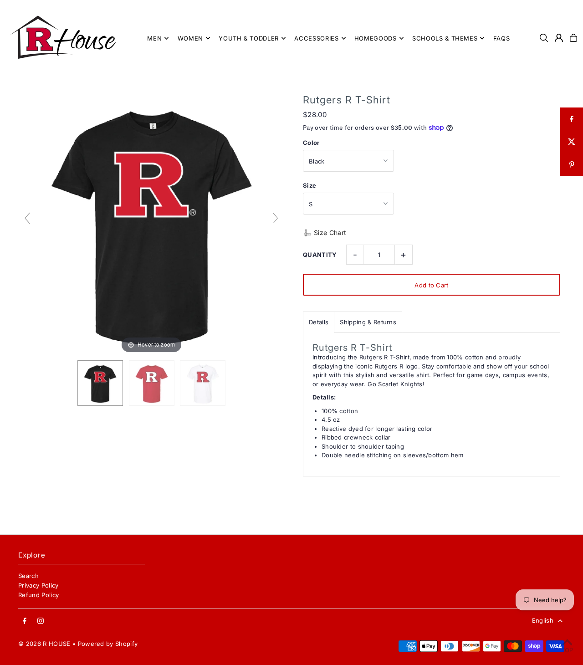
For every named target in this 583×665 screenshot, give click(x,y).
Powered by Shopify (108, 643)
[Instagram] (40, 621)
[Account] (559, 38)
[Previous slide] (27, 218)
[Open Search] (544, 38)
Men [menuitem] (154, 38)
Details (318, 322)
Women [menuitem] (190, 38)
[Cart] (573, 38)
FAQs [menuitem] (501, 38)
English (542, 620)
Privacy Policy (38, 585)
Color (311, 142)
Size (309, 185)
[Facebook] (24, 621)
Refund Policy (38, 594)
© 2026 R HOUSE (44, 643)
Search (28, 575)
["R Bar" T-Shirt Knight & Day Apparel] (100, 383)
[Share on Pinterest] (571, 164)
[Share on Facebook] (571, 118)
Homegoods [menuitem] (375, 38)
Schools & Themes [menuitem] (444, 38)
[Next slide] (275, 218)
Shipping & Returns (368, 322)
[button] (324, 233)
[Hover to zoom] (151, 221)
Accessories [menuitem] (316, 38)
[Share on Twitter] (571, 141)
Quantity (320, 254)
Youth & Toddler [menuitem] (249, 38)
